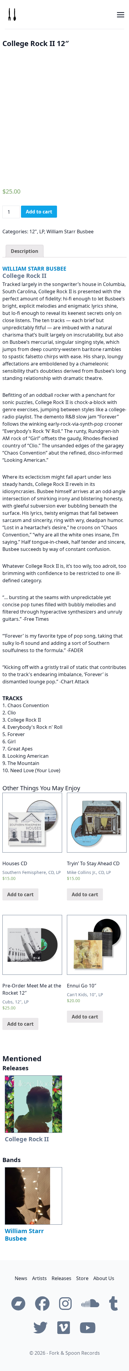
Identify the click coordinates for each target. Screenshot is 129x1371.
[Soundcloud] (90, 1304)
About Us (103, 1278)
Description (24, 251)
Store (82, 1278)
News (21, 1278)
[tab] (25, 251)
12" (33, 231)
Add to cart (39, 211)
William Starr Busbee (70, 231)
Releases (61, 1278)
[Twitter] (40, 1328)
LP (41, 231)
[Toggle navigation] (120, 14)
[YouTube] (87, 1328)
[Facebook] (42, 1304)
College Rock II (24, 276)
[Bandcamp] (18, 1304)
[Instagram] (65, 1304)
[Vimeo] (63, 1328)
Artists (39, 1278)
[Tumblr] (113, 1304)
